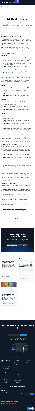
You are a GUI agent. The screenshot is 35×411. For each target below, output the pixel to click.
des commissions (10, 157)
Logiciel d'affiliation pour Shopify (17, 374)
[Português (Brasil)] (13, 403)
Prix (28, 364)
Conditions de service (13, 406)
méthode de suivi (9, 146)
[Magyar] (7, 403)
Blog (6, 374)
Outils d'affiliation (17, 382)
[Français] (6, 403)
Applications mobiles (6, 368)
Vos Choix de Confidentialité (22, 409)
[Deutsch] (1, 403)
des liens (19, 129)
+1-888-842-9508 (5, 394)
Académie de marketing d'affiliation (6, 377)
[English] (3, 403)
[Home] (1, 10)
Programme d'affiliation (29, 367)
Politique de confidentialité (28, 406)
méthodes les (20, 57)
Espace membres (17, 364)
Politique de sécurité (20, 406)
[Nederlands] (10, 403)
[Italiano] (9, 403)
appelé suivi (11, 101)
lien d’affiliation (27, 60)
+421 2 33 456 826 (5, 392)
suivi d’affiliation (16, 185)
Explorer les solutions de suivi (12, 245)
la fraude (25, 149)
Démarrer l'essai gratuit (13, 386)
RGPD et (15, 165)
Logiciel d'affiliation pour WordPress (17, 378)
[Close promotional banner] (34, 1)
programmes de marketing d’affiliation (8, 147)
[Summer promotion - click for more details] (17, 2)
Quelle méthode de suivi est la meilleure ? (7, 214)
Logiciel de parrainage (17, 380)
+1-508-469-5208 (5, 395)
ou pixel (25, 87)
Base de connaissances (17, 362)
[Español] (4, 403)
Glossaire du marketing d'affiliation (8, 10)
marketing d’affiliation (14, 39)
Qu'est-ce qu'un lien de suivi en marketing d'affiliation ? (10, 218)
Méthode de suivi (16, 10)
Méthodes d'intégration (6, 366)
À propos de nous (28, 362)
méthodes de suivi (9, 173)
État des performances (17, 367)
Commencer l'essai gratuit (22, 245)
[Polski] (12, 403)
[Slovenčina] (15, 403)
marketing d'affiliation (21, 240)
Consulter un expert (22, 386)
